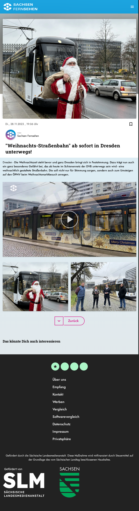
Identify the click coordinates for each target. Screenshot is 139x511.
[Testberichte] (55, 366)
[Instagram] (74, 366)
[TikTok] (84, 366)
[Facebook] (65, 366)
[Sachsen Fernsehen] (20, 7)
